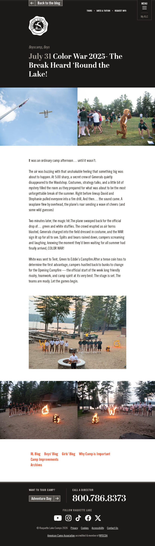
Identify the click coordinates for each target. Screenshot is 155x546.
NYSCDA (103, 535)
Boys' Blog (51, 454)
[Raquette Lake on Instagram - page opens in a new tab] (68, 518)
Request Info (120, 10)
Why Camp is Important (94, 454)
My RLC (144, 16)
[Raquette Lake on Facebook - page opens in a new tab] (88, 518)
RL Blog (36, 454)
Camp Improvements (45, 459)
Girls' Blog (68, 454)
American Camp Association (61, 535)
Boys (46, 47)
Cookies (85, 528)
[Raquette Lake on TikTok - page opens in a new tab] (78, 518)
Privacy (74, 528)
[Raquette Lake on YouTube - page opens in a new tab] (58, 518)
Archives (36, 465)
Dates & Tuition (103, 10)
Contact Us (112, 528)
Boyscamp (35, 47)
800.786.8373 (99, 498)
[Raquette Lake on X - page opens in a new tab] (98, 518)
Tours (89, 10)
